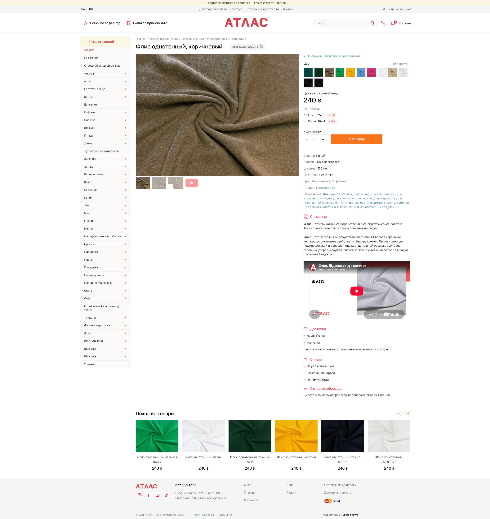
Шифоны (90, 348)
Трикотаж (90, 317)
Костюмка (90, 190)
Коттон (88, 197)
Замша (88, 166)
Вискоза (89, 120)
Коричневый (321, 181)
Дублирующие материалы (101, 151)
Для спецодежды (383, 194)
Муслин (89, 221)
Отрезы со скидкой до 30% (102, 65)
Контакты (237, 9)
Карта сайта (225, 514)
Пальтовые (91, 252)
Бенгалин (90, 104)
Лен (86, 205)
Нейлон (89, 228)
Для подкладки (384, 198)
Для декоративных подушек (374, 207)
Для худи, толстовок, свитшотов (346, 194)
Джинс (88, 143)
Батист (88, 96)
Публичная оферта (204, 514)
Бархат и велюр (94, 89)
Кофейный (339, 181)
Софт (87, 298)
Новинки (91, 58)
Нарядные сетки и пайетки (102, 236)
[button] (399, 413)
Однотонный (325, 188)
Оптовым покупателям (263, 9)
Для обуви (324, 198)
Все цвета (400, 64)
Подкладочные (94, 275)
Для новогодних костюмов (352, 198)
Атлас (88, 81)
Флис (87, 333)
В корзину (357, 139)
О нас (248, 485)
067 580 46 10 (186, 485)
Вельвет (89, 127)
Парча (88, 259)
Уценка (89, 364)
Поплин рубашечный (98, 283)
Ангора (89, 73)
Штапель (90, 356)
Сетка (88, 290)
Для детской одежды (350, 203)
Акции (89, 50)
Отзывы (287, 9)
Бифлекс (90, 112)
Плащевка (91, 267)
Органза (89, 244)
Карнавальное (93, 174)
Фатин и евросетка (97, 325)
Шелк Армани (93, 341)
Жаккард (90, 158)
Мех (87, 213)
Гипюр (88, 135)
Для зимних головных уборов (387, 203)
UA (83, 9)
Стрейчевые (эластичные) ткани (101, 308)
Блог (290, 485)
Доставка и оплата (213, 9)
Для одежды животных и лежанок (328, 207)
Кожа (87, 182)
